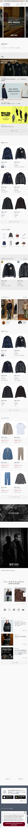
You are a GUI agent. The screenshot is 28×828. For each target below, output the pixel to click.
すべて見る (25, 258)
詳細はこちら (23, 800)
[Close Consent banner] (25, 812)
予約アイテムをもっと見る (14, 410)
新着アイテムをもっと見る (14, 221)
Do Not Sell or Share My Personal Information (14, 824)
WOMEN (21, 4)
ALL (17, 4)
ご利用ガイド (7, 778)
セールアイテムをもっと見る (14, 497)
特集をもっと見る (14, 130)
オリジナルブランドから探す (7, 808)
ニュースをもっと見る (14, 662)
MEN (25, 4)
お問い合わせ (20, 778)
